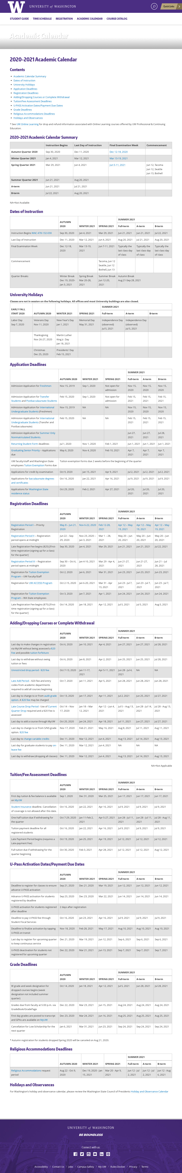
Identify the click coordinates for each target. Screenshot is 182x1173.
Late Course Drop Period (25, 706)
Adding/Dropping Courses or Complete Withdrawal (42, 97)
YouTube (96, 1154)
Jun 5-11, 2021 (118, 165)
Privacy (133, 1166)
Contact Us (58, 1166)
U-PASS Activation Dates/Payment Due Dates (38, 105)
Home (19, 6)
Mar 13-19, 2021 (119, 158)
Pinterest (109, 1154)
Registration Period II (22, 535)
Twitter (83, 1154)
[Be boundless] (91, 1135)
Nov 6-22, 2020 (87, 525)
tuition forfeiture (39, 652)
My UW (102, 1166)
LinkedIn (103, 1154)
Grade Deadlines (23, 109)
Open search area (154, 6)
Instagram (90, 1154)
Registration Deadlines (26, 93)
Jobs (70, 1166)
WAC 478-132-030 (42, 233)
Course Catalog (117, 18)
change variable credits (36, 738)
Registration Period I (22, 525)
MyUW (18, 800)
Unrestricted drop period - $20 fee (30, 670)
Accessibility (41, 1166)
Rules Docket (117, 1166)
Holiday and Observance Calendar (149, 1091)
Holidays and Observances (28, 118)
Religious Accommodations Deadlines (34, 113)
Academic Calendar (90, 18)
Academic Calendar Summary (30, 76)
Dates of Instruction (24, 80)
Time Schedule (42, 18)
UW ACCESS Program (40, 583)
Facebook (76, 1154)
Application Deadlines (25, 88)
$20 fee (26, 700)
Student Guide (19, 18)
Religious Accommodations (26, 1070)
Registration (64, 18)
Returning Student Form (24, 443)
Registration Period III (23, 561)
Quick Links (168, 6)
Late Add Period (20, 680)
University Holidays (24, 84)
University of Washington (91, 1129)
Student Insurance (21, 806)
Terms (144, 1166)
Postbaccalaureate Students (41, 400)
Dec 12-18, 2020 (119, 151)
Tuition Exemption (34, 465)
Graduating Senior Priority (25, 450)
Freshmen (45, 385)
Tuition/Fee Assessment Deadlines (33, 101)
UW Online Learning (27, 124)
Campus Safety (85, 1166)
